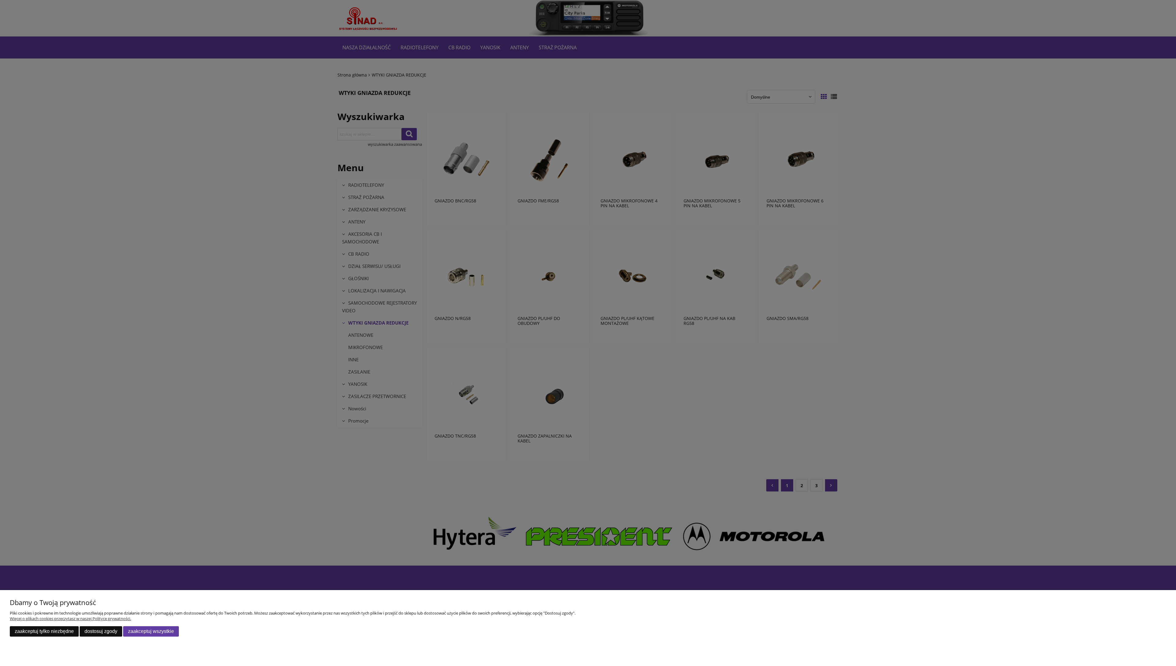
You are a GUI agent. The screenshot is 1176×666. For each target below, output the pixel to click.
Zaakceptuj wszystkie (151, 631)
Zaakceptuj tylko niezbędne (44, 631)
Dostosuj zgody (101, 631)
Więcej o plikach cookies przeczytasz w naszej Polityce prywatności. (70, 618)
